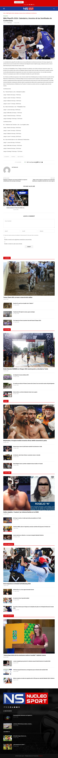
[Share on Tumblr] (28, 162)
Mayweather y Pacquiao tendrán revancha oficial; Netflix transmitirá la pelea (25, 440)
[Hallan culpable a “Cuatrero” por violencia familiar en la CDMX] (29, 493)
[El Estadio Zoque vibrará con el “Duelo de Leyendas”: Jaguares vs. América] (7, 738)
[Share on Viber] (40, 162)
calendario (6, 156)
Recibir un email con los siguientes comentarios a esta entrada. (18, 239)
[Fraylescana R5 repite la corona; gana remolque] (7, 314)
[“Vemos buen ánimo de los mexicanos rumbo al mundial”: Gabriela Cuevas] (29, 636)
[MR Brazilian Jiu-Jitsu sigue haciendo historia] (7, 592)
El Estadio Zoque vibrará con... (20, 736)
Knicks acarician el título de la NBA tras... (16, 207)
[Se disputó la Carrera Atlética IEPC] (7, 377)
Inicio (4, 13)
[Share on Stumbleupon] (34, 162)
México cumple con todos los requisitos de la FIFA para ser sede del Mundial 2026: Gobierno (33, 678)
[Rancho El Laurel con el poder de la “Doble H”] (7, 305)
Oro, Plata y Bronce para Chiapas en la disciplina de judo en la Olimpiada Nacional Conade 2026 (33, 607)
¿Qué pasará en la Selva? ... (19, 744)
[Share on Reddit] (32, 162)
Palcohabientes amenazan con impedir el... (23, 715)
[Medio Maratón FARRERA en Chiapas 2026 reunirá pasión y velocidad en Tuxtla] (29, 350)
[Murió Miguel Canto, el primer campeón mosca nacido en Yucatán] (7, 466)
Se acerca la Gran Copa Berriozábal (21, 598)
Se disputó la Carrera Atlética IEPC (21, 374)
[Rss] (33, 4)
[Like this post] (25, 162)
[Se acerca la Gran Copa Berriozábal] (7, 600)
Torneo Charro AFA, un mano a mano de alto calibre (17, 297)
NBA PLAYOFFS (20, 156)
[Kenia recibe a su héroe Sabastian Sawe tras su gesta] (7, 394)
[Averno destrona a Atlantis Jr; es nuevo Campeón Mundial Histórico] (7, 537)
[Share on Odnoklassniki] (31, 162)
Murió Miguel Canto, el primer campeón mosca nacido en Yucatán (28, 463)
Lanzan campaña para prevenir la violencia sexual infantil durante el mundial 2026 (31, 661)
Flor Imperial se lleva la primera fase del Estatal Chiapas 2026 (27, 320)
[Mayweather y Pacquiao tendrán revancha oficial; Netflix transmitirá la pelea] (29, 422)
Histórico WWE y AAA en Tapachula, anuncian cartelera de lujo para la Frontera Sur (31, 526)
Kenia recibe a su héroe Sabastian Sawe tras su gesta (25, 392)
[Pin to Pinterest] (27, 162)
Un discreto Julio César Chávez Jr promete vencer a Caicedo (26, 455)
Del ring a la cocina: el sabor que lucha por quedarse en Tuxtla (27, 518)
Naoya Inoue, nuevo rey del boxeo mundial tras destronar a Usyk (27, 446)
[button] (24, 2)
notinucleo (9, 22)
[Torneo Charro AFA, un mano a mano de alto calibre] (29, 278)
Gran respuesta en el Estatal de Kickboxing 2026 (17, 583)
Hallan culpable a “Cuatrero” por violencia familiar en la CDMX (21, 512)
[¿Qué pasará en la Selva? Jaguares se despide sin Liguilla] (7, 747)
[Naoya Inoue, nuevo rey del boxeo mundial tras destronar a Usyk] (7, 449)
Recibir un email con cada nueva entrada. (13, 243)
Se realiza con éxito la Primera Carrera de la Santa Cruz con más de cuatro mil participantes (33, 383)
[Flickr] (29, 4)
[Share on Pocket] (37, 162)
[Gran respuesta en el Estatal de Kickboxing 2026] (29, 565)
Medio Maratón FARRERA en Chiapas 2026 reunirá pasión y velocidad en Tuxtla (25, 369)
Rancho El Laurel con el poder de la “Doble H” (23, 303)
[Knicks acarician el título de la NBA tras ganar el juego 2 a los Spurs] (15, 197)
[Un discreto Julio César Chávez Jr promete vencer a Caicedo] (7, 457)
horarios (13, 156)
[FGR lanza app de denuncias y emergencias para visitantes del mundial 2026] (7, 672)
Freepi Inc (41, 755)
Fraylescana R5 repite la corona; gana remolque (24, 311)
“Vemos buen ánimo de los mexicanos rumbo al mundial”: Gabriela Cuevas (24, 655)
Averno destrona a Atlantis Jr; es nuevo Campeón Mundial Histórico (28, 535)
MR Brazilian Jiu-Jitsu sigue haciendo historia (23, 589)
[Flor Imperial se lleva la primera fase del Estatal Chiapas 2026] (7, 322)
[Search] (54, 9)
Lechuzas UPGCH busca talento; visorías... (22, 723)
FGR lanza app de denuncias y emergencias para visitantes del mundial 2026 (30, 669)
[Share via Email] (42, 162)
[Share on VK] (30, 162)
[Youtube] (31, 4)
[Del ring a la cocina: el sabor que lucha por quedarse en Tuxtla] (7, 520)
